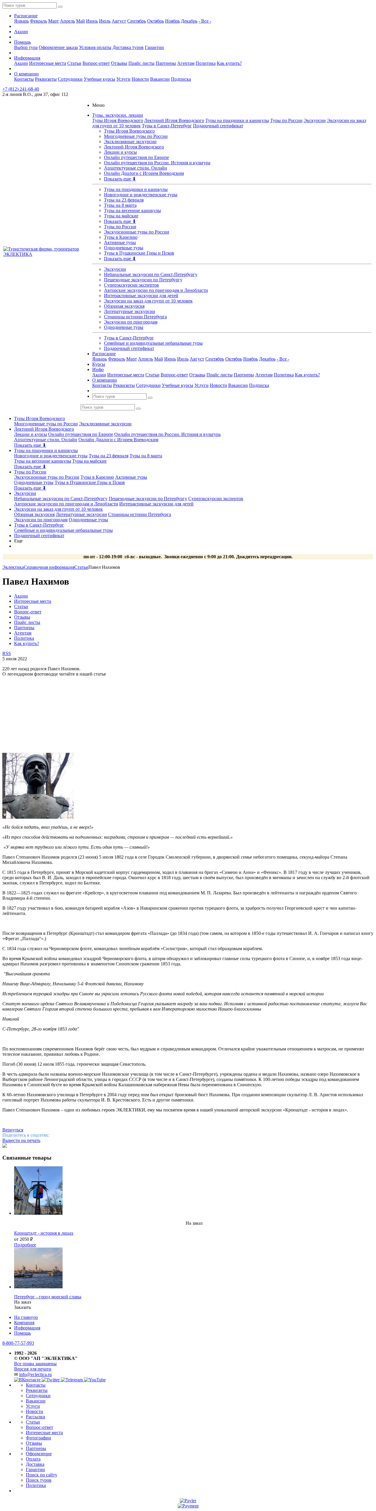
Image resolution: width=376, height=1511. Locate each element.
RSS (6, 653)
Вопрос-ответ (96, 63)
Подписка (181, 79)
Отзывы (119, 63)
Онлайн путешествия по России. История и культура (157, 162)
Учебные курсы (99, 79)
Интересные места (47, 63)
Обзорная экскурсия (124, 306)
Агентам (185, 63)
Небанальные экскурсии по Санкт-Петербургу (150, 274)
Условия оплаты (95, 47)
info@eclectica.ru (35, 1374)
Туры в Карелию (120, 237)
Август (119, 20)
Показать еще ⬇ (120, 178)
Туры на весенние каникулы (132, 210)
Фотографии (38, 1437)
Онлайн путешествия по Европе (136, 157)
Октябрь (155, 20)
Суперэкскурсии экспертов (131, 284)
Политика (206, 63)
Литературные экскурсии (129, 311)
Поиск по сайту (41, 1474)
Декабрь (189, 20)
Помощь (22, 42)
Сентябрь (136, 20)
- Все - (205, 20)
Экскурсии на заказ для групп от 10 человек (148, 300)
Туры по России (286, 120)
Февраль (38, 20)
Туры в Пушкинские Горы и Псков (139, 253)
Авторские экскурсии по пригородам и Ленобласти (156, 290)
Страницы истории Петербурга (135, 316)
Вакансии (160, 79)
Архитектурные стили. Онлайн (135, 167)
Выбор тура (26, 47)
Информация (27, 57)
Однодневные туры (123, 247)
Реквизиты (46, 79)
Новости (140, 79)
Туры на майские (121, 215)
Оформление (39, 1453)
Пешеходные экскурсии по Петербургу (143, 279)
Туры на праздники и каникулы (237, 120)
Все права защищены (35, 1363)
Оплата (33, 1458)
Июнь (92, 20)
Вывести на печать (21, 1140)
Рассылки (35, 1416)
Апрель (67, 20)
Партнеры (166, 63)
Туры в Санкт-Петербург (167, 125)
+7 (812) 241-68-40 (20, 89)
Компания (24, 1322)
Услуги (123, 79)
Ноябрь (172, 20)
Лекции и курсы (120, 152)
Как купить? (229, 63)
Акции (21, 31)
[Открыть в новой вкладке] (188, 1500)
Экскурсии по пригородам (130, 321)
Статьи (74, 63)
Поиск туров (38, 1480)
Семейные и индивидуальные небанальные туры (153, 343)
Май (80, 20)
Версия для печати (32, 1368)
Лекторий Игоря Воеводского (174, 120)
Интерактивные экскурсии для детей (141, 295)
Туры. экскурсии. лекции (117, 115)
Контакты (24, 79)
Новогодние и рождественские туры (140, 194)
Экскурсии (315, 120)
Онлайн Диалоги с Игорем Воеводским (144, 173)
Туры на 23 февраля (124, 199)
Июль (104, 20)
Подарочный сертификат (218, 125)
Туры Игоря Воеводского (117, 120)
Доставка (35, 1464)
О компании (26, 73)
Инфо (98, 369)
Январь (21, 20)
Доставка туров (128, 47)
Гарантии (154, 47)
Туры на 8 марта (120, 205)
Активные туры (120, 242)
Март (53, 20)
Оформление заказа (58, 47)
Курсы (98, 364)
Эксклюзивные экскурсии (130, 141)
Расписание (26, 15)
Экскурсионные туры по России (136, 231)
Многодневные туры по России (136, 136)
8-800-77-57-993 (18, 1343)
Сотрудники (70, 79)
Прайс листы (141, 63)
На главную (26, 1317)
